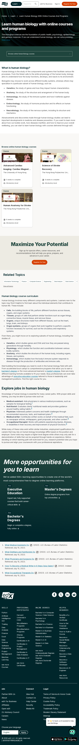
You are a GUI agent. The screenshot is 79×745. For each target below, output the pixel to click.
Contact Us (31, 698)
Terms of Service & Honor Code (56, 694)
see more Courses (5, 666)
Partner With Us (8, 694)
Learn (15, 4)
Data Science (70, 281)
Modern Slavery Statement (54, 712)
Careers (5, 716)
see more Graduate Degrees (43, 657)
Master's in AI (40, 640)
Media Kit (30, 709)
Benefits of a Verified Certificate (64, 617)
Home (4, 16)
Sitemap (46, 716)
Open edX (6, 709)
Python (4, 613)
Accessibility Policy (51, 705)
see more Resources (63, 676)
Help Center (31, 701)
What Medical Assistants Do (17, 545)
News (4, 719)
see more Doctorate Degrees (43, 661)
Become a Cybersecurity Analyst (64, 648)
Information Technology (11, 281)
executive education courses (26, 376)
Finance (24, 281)
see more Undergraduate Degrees (44, 652)
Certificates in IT (23, 658)
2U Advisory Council (10, 712)
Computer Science (35, 281)
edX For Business (46, 4)
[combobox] (39, 53)
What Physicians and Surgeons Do (19, 559)
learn (12, 16)
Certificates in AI (23, 641)
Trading (5, 624)
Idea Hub (30, 694)
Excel (4, 637)
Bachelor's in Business (44, 627)
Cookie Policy (49, 701)
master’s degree (53, 371)
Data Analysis (58, 281)
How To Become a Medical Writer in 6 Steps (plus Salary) (29, 566)
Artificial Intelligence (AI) (6, 618)
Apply (23, 732)
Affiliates (5, 705)
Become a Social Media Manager (64, 639)
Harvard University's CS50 (21, 617)
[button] (35, 4)
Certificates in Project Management (22, 646)
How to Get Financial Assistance (63, 625)
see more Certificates (21, 664)
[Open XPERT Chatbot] (72, 730)
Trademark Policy (50, 709)
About (4, 698)
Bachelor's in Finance (43, 624)
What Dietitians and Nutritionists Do (20, 552)
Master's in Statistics (43, 637)
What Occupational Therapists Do (19, 573)
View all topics (8, 286)
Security (29, 705)
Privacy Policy (49, 698)
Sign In (57, 4)
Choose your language (11, 727)
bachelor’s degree (9, 371)
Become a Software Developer (63, 662)
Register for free (70, 4)
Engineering (47, 281)
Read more (6, 40)
